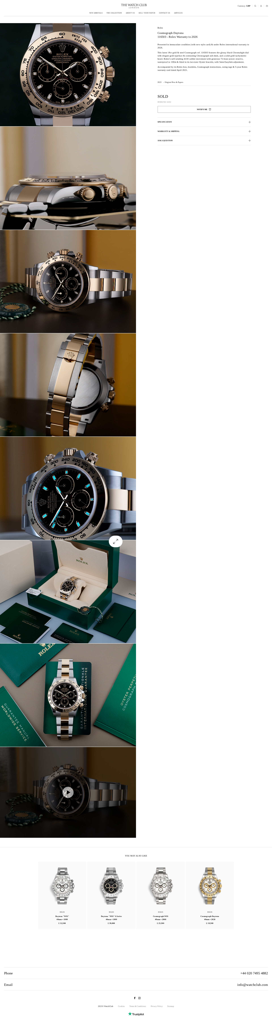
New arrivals (96, 13)
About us (130, 13)
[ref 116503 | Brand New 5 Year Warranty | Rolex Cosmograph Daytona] (68, 74)
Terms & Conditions (137, 1006)
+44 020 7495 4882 (254, 973)
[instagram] (138, 998)
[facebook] (133, 998)
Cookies (121, 1006)
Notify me (202, 109)
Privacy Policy (157, 1006)
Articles (178, 13)
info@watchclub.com (252, 985)
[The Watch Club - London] (119, 6)
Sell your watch (147, 13)
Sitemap (170, 1006)
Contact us (164, 13)
